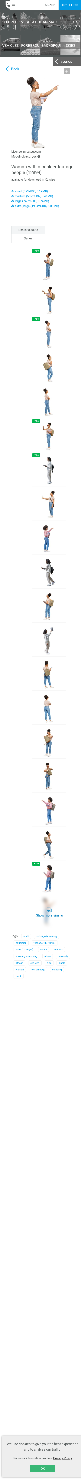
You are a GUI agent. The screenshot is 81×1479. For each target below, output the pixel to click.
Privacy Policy (62, 1458)
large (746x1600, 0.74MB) (31, 201)
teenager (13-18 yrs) (44, 942)
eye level (35, 963)
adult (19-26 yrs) (24, 949)
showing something (26, 956)
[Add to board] (67, 71)
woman (20, 969)
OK (43, 1468)
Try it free (70, 5)
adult (26, 936)
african (19, 963)
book (18, 976)
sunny (43, 949)
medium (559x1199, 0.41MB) (33, 196)
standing (57, 969)
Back (15, 69)
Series (28, 238)
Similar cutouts (28, 230)
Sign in (50, 5)
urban (47, 956)
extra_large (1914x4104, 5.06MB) (36, 206)
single (62, 963)
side (49, 963)
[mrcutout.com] (5, 5)
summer (58, 949)
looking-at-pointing (46, 936)
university (63, 956)
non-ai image (38, 969)
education (21, 942)
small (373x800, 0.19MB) (31, 191)
